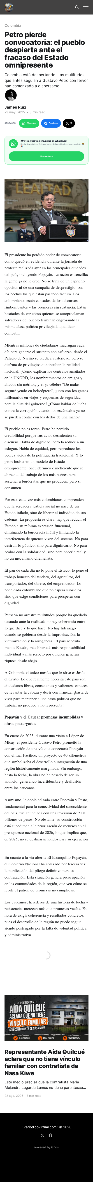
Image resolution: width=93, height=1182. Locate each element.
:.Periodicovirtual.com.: (40, 1127)
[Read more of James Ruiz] (11, 95)
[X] (42, 1135)
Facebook (53, 123)
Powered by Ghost (46, 1147)
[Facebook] (50, 1135)
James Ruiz (15, 107)
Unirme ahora (46, 156)
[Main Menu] (85, 7)
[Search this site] (77, 7)
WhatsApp (31, 123)
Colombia (13, 25)
